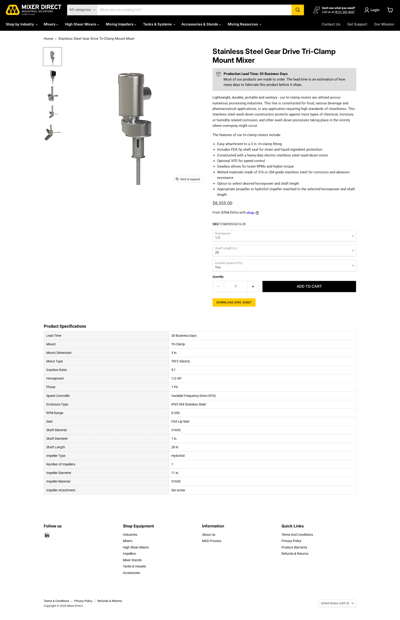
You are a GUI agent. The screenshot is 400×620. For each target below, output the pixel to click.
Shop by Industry (20, 24)
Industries (130, 534)
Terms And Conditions (297, 534)
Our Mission (384, 24)
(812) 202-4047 (345, 12)
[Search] (297, 10)
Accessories (131, 573)
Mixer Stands (132, 560)
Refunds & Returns (294, 553)
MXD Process (211, 541)
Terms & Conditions (56, 601)
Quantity (218, 276)
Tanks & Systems (158, 24)
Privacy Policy (291, 541)
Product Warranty (294, 547)
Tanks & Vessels (134, 566)
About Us (208, 534)
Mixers (50, 24)
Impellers (129, 553)
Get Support (357, 24)
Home (48, 39)
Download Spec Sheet (234, 302)
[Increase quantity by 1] (253, 286)
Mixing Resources (243, 24)
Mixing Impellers (120, 24)
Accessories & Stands (200, 24)
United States (335, 603)
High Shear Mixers (81, 24)
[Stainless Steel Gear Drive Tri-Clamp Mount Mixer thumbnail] (52, 56)
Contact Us (331, 24)
